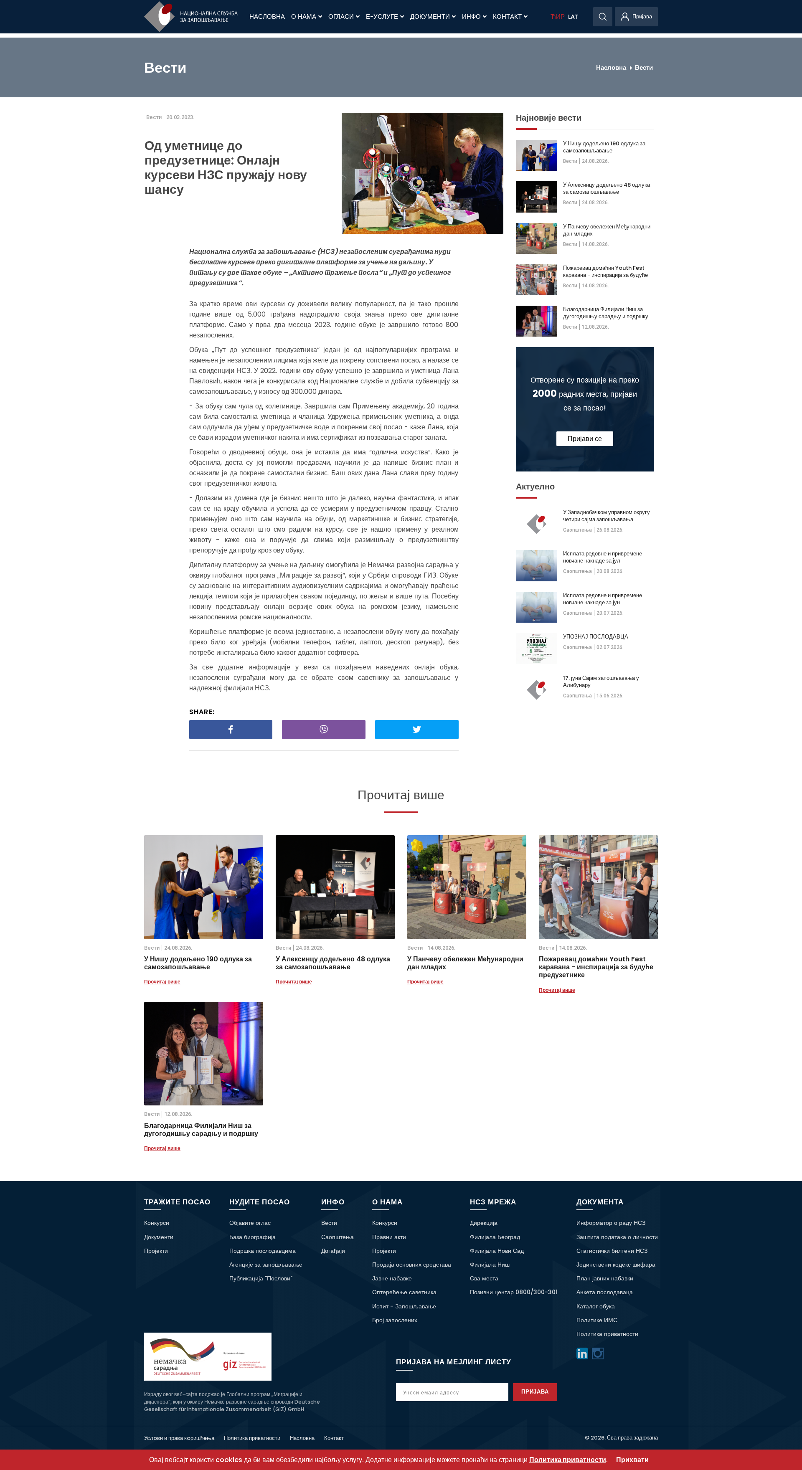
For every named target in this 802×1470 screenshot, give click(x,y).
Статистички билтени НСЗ (611, 1251)
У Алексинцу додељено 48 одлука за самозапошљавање (606, 188)
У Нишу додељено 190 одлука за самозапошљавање (604, 147)
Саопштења (577, 530)
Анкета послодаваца (604, 1292)
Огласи (341, 17)
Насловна (267, 17)
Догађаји (333, 1251)
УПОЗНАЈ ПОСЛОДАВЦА (595, 636)
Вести (644, 67)
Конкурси (156, 1223)
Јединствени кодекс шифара (615, 1264)
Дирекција (483, 1223)
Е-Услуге (382, 17)
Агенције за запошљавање (265, 1264)
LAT (573, 17)
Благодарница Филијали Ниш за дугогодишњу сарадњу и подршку (605, 313)
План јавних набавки (604, 1278)
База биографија (252, 1237)
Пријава (535, 1392)
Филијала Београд (495, 1237)
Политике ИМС (596, 1320)
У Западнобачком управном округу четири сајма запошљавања (606, 516)
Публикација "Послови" (260, 1278)
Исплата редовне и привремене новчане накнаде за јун (602, 599)
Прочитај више (162, 981)
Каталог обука (595, 1306)
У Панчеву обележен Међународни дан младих (606, 230)
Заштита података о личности (617, 1237)
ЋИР (558, 17)
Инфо (471, 17)
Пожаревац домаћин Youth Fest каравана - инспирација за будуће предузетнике (605, 271)
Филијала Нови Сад (497, 1251)
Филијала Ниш (490, 1264)
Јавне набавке (392, 1278)
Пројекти (156, 1251)
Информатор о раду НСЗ (610, 1223)
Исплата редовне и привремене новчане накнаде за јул (602, 557)
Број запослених (394, 1320)
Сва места (484, 1278)
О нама (303, 17)
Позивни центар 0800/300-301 (514, 1292)
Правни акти (389, 1237)
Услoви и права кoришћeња (179, 1438)
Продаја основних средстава (411, 1264)
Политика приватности (607, 1334)
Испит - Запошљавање (404, 1306)
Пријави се (585, 439)
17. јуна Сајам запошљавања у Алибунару (601, 681)
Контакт (507, 17)
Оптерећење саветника (404, 1292)
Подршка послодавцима (262, 1251)
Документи (430, 17)
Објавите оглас (250, 1223)
